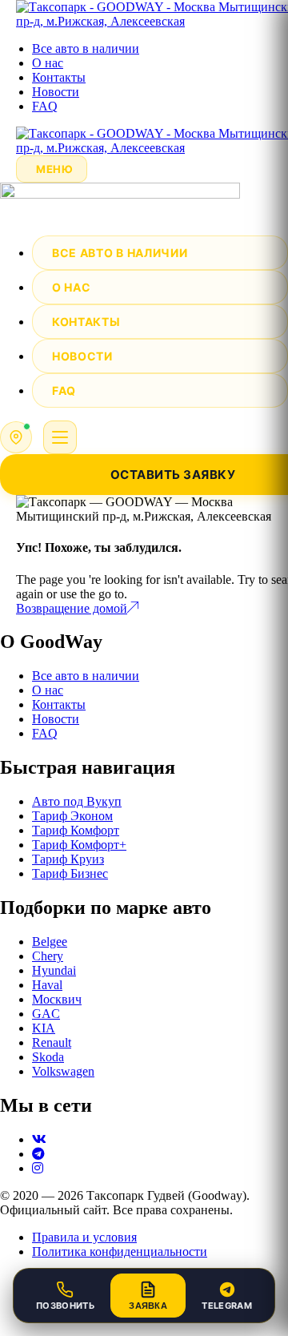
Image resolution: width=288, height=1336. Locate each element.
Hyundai (54, 970)
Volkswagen (63, 1071)
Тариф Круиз (68, 859)
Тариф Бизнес (70, 873)
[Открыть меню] (60, 437)
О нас (47, 63)
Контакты (59, 77)
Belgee (49, 941)
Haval (47, 985)
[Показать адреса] (16, 437)
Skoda (48, 1057)
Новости (55, 92)
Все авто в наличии (85, 48)
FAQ (45, 106)
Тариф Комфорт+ (79, 844)
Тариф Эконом (72, 816)
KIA (43, 1028)
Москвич (57, 999)
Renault (51, 1042)
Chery (47, 956)
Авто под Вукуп (77, 801)
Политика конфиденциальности (119, 1251)
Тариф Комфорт (75, 830)
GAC (46, 1013)
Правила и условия (84, 1237)
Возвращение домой (71, 608)
